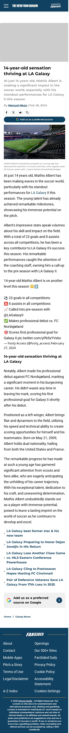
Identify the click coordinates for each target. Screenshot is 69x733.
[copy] (27, 112)
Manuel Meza (17, 105)
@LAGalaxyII (13, 315)
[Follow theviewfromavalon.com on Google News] (59, 600)
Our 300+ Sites (45, 650)
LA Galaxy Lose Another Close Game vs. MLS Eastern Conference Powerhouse (36, 557)
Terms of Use (13, 672)
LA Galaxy (38, 193)
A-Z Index (10, 691)
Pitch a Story (12, 665)
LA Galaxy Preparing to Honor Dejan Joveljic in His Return (36, 544)
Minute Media (25, 701)
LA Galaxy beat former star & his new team (33, 533)
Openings (41, 643)
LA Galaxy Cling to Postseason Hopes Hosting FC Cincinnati (31, 571)
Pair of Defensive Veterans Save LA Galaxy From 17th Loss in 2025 (35, 582)
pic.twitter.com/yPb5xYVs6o (39, 338)
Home (7, 616)
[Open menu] (6, 5)
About (7, 643)
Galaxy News (22, 616)
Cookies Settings (47, 691)
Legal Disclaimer (15, 679)
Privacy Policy (44, 665)
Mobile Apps (12, 658)
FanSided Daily (45, 658)
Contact (9, 650)
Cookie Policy (44, 672)
